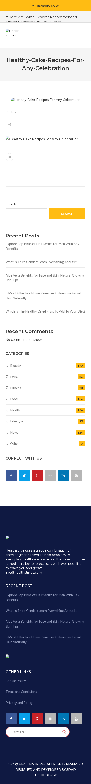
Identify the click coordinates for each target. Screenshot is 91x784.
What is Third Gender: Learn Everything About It (41, 262)
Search (11, 204)
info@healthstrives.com (24, 573)
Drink (14, 377)
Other (14, 443)
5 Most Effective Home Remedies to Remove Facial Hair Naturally (43, 295)
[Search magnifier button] (64, 732)
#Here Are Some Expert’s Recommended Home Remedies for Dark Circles (41, 19)
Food (14, 399)
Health (15, 410)
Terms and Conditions (21, 692)
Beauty (15, 366)
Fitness (15, 388)
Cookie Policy (16, 681)
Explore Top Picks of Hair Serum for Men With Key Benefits (42, 246)
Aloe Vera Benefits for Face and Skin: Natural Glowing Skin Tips (45, 277)
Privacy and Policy (19, 703)
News (14, 432)
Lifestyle (16, 421)
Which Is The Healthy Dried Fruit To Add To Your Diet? (45, 311)
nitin (10, 112)
